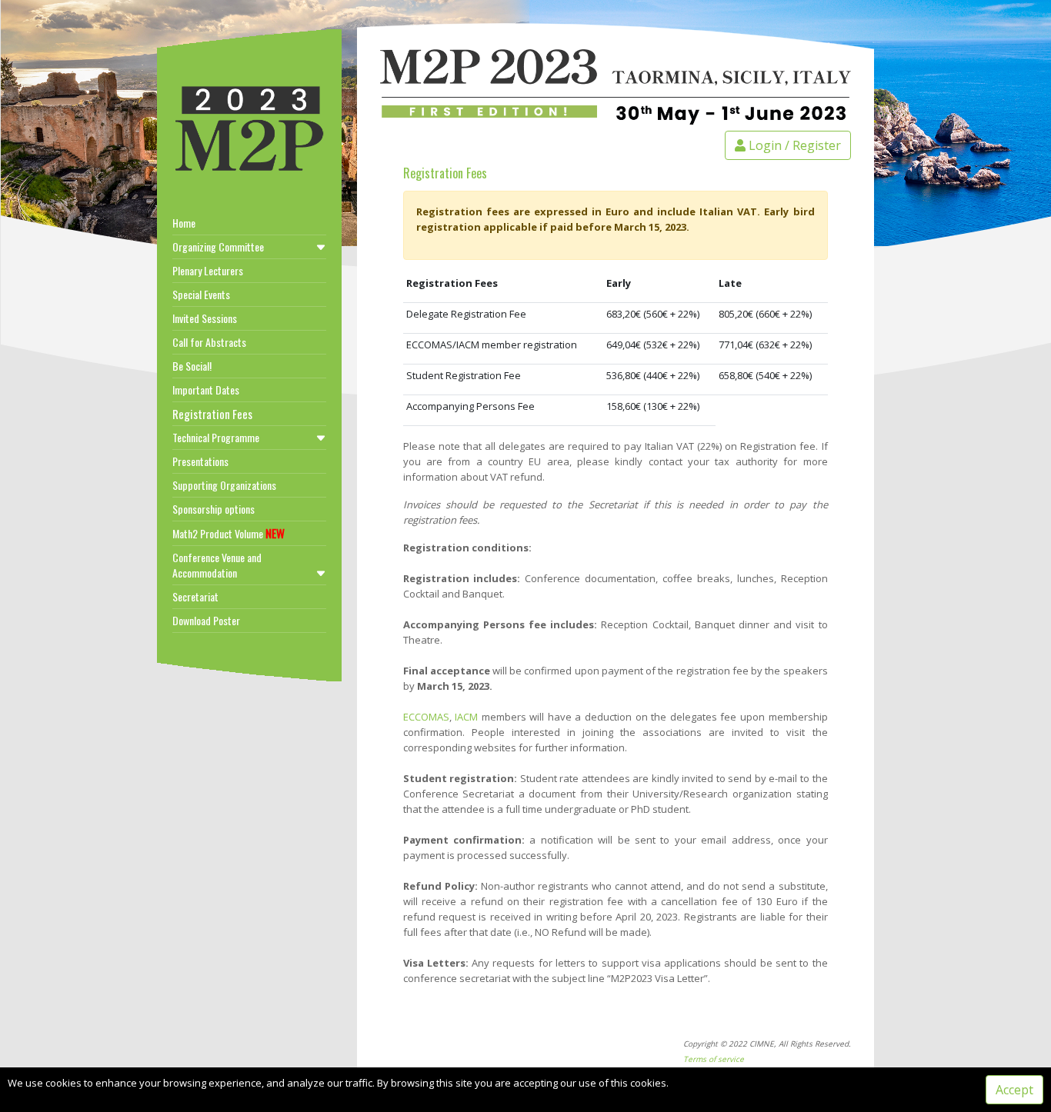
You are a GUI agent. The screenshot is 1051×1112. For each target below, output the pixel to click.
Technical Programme (215, 437)
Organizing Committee (218, 246)
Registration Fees (212, 413)
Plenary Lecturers (207, 270)
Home (183, 223)
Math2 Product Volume (228, 532)
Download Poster (206, 620)
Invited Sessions (204, 318)
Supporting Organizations (224, 485)
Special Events (201, 294)
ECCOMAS (426, 717)
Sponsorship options (213, 509)
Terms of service (713, 1059)
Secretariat (195, 596)
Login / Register (793, 145)
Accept (1014, 1089)
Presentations (200, 461)
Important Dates (205, 389)
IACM (466, 717)
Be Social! (192, 366)
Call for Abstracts (209, 342)
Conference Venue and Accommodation (217, 565)
